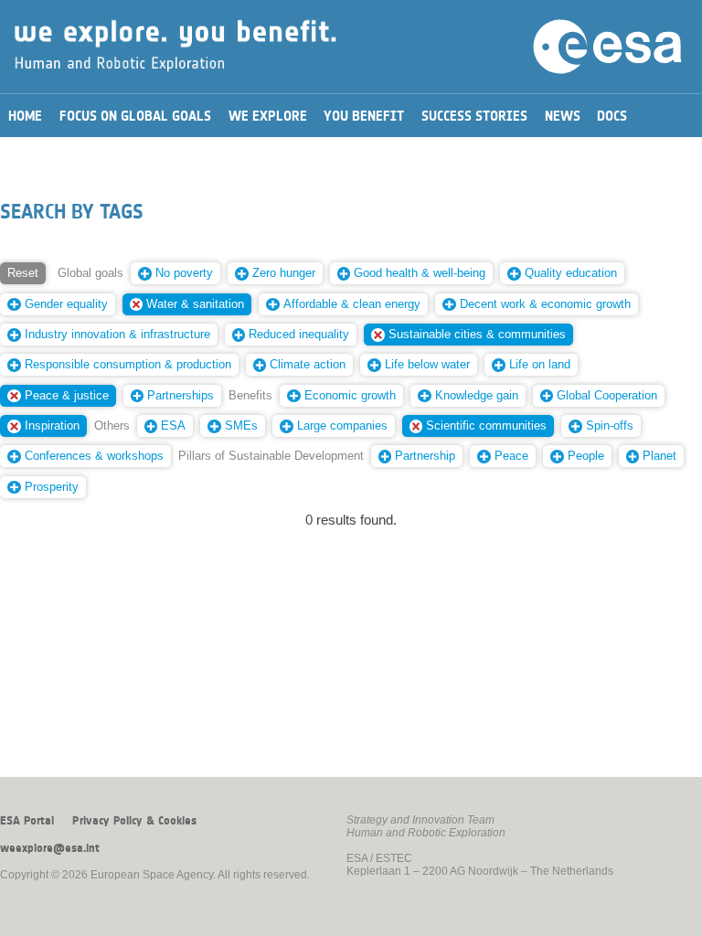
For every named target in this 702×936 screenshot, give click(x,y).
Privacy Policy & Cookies (134, 821)
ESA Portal (27, 821)
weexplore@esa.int (50, 848)
